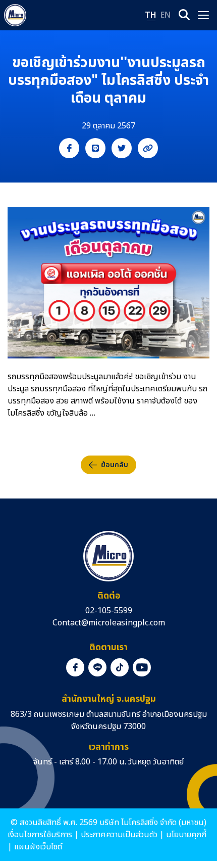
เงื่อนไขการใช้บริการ (40, 835)
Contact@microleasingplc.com (108, 623)
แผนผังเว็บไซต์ (38, 847)
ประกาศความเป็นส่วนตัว (119, 835)
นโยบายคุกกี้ (186, 835)
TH (150, 15)
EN (165, 15)
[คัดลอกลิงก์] (148, 148)
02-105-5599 (108, 611)
